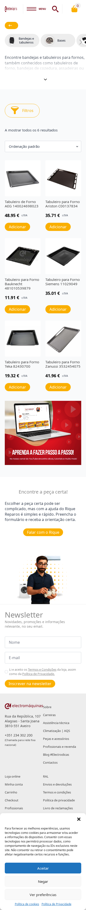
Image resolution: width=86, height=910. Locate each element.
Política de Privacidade (56, 904)
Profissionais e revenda (59, 746)
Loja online (12, 776)
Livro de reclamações (58, 808)
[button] (78, 819)
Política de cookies (27, 904)
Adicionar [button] (17, 226)
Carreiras (49, 715)
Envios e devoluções (57, 784)
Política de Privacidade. (38, 674)
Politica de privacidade (59, 800)
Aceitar (43, 868)
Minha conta (14, 784)
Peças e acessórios (56, 739)
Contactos (50, 762)
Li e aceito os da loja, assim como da (42, 671)
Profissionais (14, 808)
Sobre (47, 707)
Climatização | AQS (56, 731)
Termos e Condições (42, 669)
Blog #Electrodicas (56, 754)
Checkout (11, 800)
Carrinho (11, 792)
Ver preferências (43, 894)
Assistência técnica (56, 723)
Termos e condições (57, 792)
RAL (45, 776)
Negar (43, 881)
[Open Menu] (31, 9)
